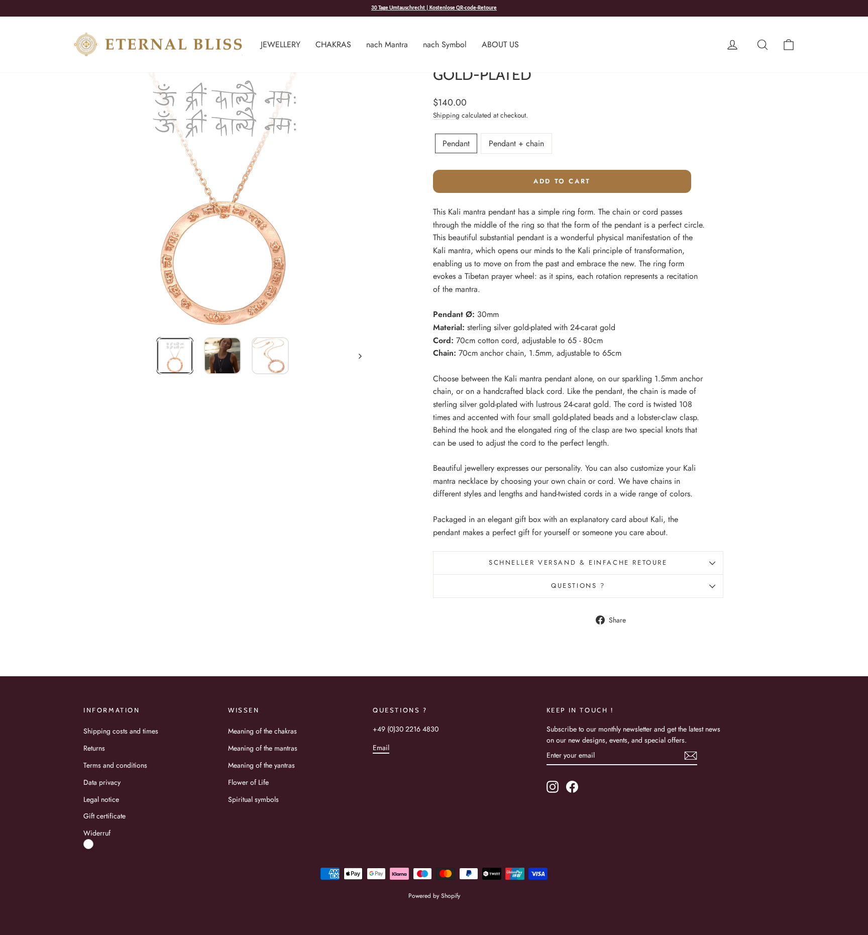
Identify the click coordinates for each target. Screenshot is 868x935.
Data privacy (102, 782)
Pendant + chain (516, 143)
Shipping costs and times (120, 731)
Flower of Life (248, 782)
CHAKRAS (333, 44)
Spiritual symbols (253, 799)
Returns (94, 748)
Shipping (446, 115)
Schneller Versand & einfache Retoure (578, 562)
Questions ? (578, 585)
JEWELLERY (280, 44)
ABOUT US (500, 44)
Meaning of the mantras (262, 748)
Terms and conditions (115, 765)
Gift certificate (104, 816)
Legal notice (101, 799)
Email (381, 748)
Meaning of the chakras (262, 731)
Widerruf (97, 833)
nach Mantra (387, 44)
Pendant (456, 143)
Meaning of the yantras (261, 765)
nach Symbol (445, 44)
